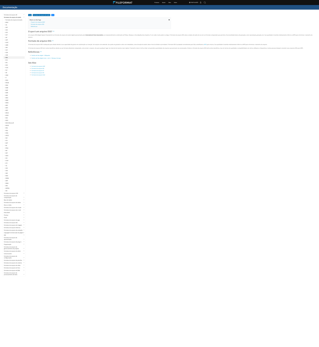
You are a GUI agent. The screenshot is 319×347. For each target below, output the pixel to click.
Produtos (156, 2)
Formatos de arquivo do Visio (12, 268)
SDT (7, 153)
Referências (34, 26)
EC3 (7, 60)
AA (6, 25)
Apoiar (163, 2)
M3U (7, 80)
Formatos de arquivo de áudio (12, 17)
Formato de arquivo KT (37, 70)
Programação (7, 244)
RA (6, 145)
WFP (7, 181)
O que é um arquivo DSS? (38, 22)
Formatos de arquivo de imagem (13, 225)
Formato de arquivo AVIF (38, 66)
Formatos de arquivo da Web (12, 270)
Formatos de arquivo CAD (11, 193)
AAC (7, 27)
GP (6, 72)
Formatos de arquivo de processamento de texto (10, 273)
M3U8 (7, 82)
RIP (6, 150)
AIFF (7, 40)
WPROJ (7, 188)
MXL (7, 128)
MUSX (7, 125)
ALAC (7, 42)
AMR (7, 45)
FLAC (7, 67)
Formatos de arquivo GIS (11, 222)
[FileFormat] (123, 2)
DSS (7, 57)
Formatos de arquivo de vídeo (12, 265)
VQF (7, 173)
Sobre (175, 2)
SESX (7, 155)
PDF (5, 235)
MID (7, 95)
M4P (7, 90)
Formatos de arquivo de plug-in (12, 242)
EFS (6, 62)
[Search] (205, 2)
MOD (7, 103)
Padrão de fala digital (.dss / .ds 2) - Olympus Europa (46, 58)
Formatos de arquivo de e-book (12, 207)
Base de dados (8, 200)
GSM (7, 75)
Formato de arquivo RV (37, 72)
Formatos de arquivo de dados (12, 202)
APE (7, 47)
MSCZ (7, 113)
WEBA (7, 178)
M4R (7, 92)
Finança (6, 215)
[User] (201, 2)
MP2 (7, 105)
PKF (7, 138)
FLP (6, 70)
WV (6, 191)
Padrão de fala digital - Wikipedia (40, 55)
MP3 (7, 108)
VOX (7, 170)
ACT (7, 35)
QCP (7, 143)
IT (6, 77)
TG (6, 165)
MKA (7, 98)
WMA (7, 183)
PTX (7, 140)
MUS (7, 120)
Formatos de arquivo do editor (12, 251)
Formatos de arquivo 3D (10, 15)
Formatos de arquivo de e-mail (12, 210)
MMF (7, 100)
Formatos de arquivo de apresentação (10, 238)
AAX (7, 30)
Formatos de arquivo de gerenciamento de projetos (11, 247)
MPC (7, 110)
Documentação (10, 7)
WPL (7, 185)
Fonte (5, 217)
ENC (7, 65)
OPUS (7, 135)
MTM (7, 115)
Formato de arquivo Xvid (38, 75)
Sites (169, 2)
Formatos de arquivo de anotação (13, 230)
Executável (7, 212)
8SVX (7, 22)
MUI (7, 118)
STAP (7, 160)
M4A (7, 85)
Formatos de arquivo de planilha (13, 260)
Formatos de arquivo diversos (12, 227)
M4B (7, 88)
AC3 (7, 32)
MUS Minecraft (10, 123)
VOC (7, 168)
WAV (7, 175)
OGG (7, 133)
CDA (7, 52)
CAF (7, 50)
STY (7, 163)
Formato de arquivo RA (37, 68)
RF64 (7, 148)
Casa (30, 15)
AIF (6, 37)
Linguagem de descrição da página (13, 232)
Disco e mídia (7, 205)
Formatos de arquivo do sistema (13, 263)
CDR (7, 55)
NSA (7, 130)
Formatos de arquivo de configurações (10, 257)
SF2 (6, 158)
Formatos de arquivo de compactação (10, 196)
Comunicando (8, 253)
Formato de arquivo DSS (37, 24)
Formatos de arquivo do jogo (12, 220)
